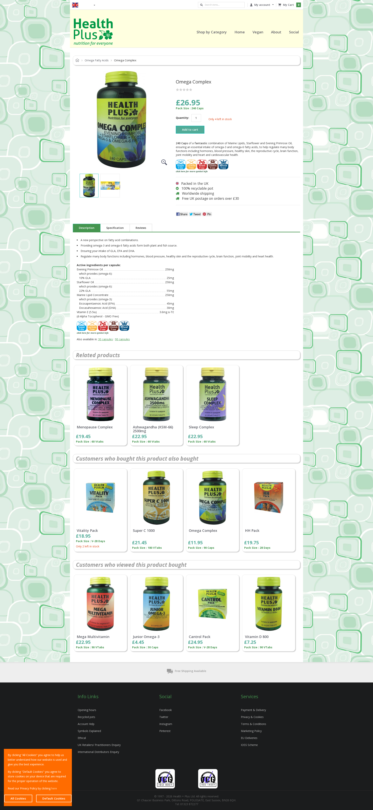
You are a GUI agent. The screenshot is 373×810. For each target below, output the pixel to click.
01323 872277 (189, 804)
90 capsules (122, 339)
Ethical (82, 738)
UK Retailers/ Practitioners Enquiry (99, 745)
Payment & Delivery (253, 710)
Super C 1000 (144, 531)
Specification (115, 228)
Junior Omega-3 (146, 637)
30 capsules (105, 339)
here (54, 788)
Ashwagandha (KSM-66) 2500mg (153, 429)
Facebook (165, 710)
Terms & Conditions (253, 724)
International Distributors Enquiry (98, 752)
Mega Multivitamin (93, 637)
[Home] (98, 32)
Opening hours (87, 710)
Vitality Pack (87, 531)
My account (262, 5)
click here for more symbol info (192, 171)
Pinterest (165, 731)
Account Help (86, 724)
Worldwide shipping (198, 193)
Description (86, 228)
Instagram (165, 724)
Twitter (163, 717)
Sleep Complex (201, 427)
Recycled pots (86, 717)
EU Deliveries (249, 738)
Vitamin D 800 (256, 637)
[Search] (201, 5)
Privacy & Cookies (252, 717)
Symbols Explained (89, 731)
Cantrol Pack (199, 637)
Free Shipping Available (190, 671)
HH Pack (252, 531)
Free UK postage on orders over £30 (210, 198)
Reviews (141, 228)
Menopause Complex (95, 427)
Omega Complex (203, 531)
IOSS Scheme (249, 745)
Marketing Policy (251, 731)
